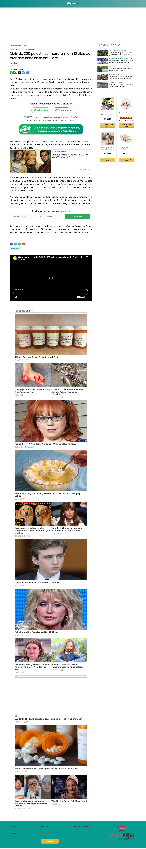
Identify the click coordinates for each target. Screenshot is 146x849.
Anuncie (50, 841)
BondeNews (19, 45)
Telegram (63, 110)
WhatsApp (42, 110)
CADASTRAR (77, 216)
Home (12, 45)
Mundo (26, 45)
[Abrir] (7, 4)
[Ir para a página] (73, 4)
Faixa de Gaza (15, 248)
